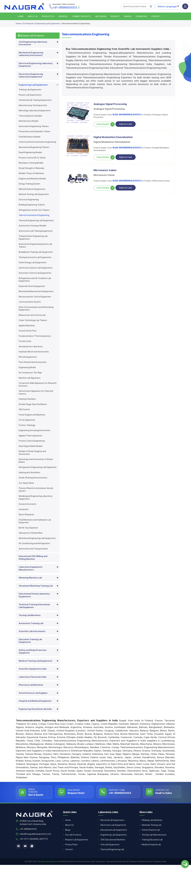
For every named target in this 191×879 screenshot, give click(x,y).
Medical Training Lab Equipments (35, 661)
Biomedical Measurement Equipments (36, 291)
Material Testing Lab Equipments (34, 194)
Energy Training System (29, 184)
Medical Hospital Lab (151, 844)
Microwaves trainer (105, 170)
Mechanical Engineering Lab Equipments (37, 538)
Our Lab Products (73, 835)
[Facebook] (18, 846)
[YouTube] (25, 846)
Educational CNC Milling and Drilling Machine (33, 557)
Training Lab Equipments (30, 89)
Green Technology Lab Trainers (33, 320)
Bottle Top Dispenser (28, 528)
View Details (102, 124)
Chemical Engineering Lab (112, 849)
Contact (156, 16)
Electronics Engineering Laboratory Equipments (31, 75)
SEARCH (128, 16)
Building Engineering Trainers (32, 204)
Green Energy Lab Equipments (32, 262)
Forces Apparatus (27, 420)
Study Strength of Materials (31, 168)
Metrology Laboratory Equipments (34, 110)
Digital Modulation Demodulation (113, 137)
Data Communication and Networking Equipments (36, 308)
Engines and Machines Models (32, 178)
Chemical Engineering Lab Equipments (36, 220)
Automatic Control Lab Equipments (35, 273)
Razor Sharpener (26, 514)
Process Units (25, 341)
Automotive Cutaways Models (32, 225)
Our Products (28, 23)
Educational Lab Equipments (114, 830)
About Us (69, 825)
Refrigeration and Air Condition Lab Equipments (35, 279)
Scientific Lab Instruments (32, 631)
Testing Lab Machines (30, 615)
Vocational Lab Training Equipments (35, 100)
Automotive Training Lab (31, 623)
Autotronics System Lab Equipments (35, 268)
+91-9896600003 (28, 829)
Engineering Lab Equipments (47, 23)
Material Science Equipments (32, 189)
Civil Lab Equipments (110, 844)
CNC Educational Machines (113, 839)
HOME (21, 16)
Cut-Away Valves (26, 483)
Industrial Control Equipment (32, 286)
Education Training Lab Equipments (30, 640)
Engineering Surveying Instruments (34, 430)
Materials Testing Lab (151, 825)
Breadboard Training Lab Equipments (36, 252)
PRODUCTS (47, 16)
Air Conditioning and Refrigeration (34, 543)
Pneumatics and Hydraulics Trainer (34, 131)
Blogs (67, 830)
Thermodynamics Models (30, 116)
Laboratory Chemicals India (32, 677)
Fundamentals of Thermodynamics (35, 336)
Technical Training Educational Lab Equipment (34, 606)
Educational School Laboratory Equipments (34, 595)
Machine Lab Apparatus (29, 378)
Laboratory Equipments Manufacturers (30, 568)
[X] (32, 846)
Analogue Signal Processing (110, 104)
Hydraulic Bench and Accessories (34, 351)
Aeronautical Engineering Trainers (34, 147)
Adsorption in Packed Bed (30, 533)
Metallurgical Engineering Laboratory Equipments (35, 497)
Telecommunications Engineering (34, 215)
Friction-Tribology (27, 425)
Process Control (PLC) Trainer (32, 157)
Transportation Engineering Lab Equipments (33, 237)
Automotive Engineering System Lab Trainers (35, 245)
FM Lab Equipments (28, 357)
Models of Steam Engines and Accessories (32, 452)
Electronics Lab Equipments (113, 825)
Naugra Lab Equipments (48, 861)
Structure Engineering (29, 199)
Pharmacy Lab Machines (31, 685)
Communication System (30, 302)
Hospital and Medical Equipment (35, 701)
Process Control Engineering (32, 441)
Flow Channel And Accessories (32, 362)
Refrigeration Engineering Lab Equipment (37, 467)
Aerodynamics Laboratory (31, 346)
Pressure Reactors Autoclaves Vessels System (36, 489)
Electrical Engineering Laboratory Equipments (36, 64)
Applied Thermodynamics (30, 435)
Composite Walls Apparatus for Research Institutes (37, 384)
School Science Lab (151, 830)
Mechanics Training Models (31, 163)
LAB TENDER (101, 16)
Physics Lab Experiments (30, 95)
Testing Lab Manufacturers (154, 835)
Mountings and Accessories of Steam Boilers (36, 460)
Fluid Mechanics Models (29, 136)
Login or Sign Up (185, 6)
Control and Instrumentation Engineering (37, 142)
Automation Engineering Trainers (34, 126)
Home (18, 23)
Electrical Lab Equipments (112, 820)
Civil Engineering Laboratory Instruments (33, 43)
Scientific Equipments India (33, 669)
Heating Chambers (27, 399)
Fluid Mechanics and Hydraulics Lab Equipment (35, 521)
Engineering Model (27, 367)
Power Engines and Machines (32, 414)
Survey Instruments (27, 504)
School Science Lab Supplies (33, 693)
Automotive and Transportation (33, 548)
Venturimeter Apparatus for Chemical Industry (36, 392)
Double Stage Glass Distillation (33, 404)
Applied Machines (27, 325)
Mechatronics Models (28, 121)
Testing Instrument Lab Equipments (35, 257)
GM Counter (24, 409)
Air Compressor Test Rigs (30, 372)
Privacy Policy (71, 844)
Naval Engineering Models (30, 152)
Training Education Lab (152, 839)
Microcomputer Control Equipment (35, 296)
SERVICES (63, 16)
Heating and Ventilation (29, 472)
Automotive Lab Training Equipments (36, 231)
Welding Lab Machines (152, 820)
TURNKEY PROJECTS (81, 16)
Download (141, 16)
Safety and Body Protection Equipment (32, 651)
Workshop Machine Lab (30, 577)
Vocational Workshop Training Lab (36, 586)
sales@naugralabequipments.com (35, 834)
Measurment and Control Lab (32, 315)
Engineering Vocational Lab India (35, 709)
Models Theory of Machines (31, 173)
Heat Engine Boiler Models (31, 446)
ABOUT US (33, 16)
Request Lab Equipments (76, 839)
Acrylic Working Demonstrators (33, 477)
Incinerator (24, 509)
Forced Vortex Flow (27, 330)
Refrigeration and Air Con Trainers (34, 210)
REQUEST (115, 16)
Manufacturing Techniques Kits (33, 105)
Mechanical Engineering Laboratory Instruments (31, 54)
